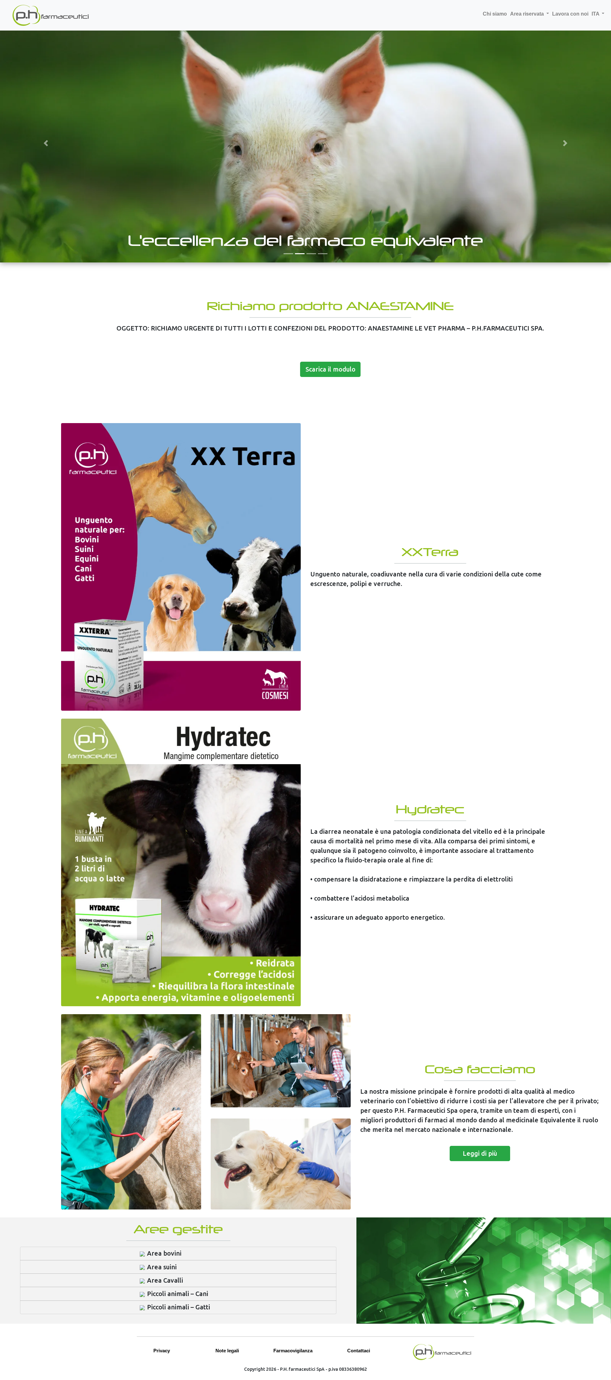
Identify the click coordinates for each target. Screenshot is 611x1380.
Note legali (227, 1350)
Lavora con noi (570, 14)
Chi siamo (495, 14)
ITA (596, 14)
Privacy (161, 1350)
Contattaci (358, 1350)
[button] (46, 143)
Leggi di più (480, 1153)
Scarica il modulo (330, 369)
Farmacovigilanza (293, 1350)
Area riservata (527, 14)
